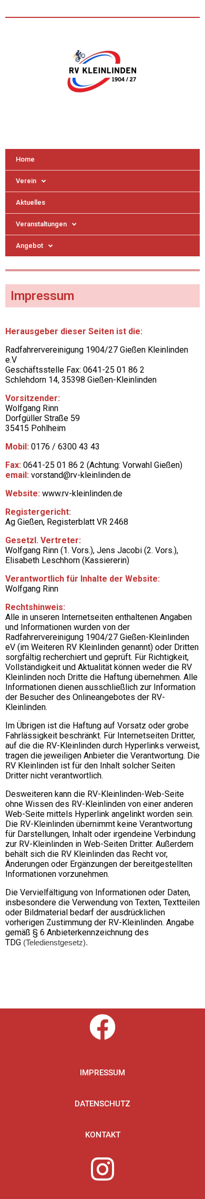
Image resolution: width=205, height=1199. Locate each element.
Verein (26, 181)
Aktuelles (30, 202)
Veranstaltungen (41, 224)
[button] (102, 1073)
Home (25, 159)
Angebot (29, 245)
